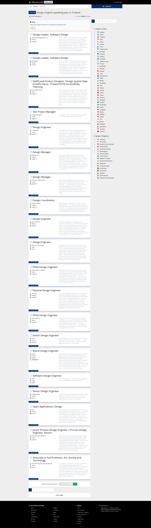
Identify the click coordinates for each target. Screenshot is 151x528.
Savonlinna (102, 126)
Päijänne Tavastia (105, 158)
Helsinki (102, 32)
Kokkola (101, 69)
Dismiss (32, 28)
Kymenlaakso (104, 151)
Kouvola (102, 54)
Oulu (101, 39)
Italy (54, 514)
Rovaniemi (103, 83)
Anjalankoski (103, 76)
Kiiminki (102, 102)
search (108, 6)
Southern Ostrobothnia (106, 178)
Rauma (101, 121)
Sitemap (79, 521)
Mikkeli (101, 81)
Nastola (102, 114)
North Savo (103, 168)
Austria (32, 508)
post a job (119, 2)
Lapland (102, 173)
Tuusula (102, 129)
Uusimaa (102, 139)
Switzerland (34, 510)
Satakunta (103, 163)
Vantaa (102, 44)
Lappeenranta (104, 61)
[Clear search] (88, 6)
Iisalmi (101, 93)
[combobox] (61, 6)
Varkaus (102, 131)
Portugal (33, 521)
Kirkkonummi (104, 49)
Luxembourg (34, 517)
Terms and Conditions (83, 512)
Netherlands (56, 517)
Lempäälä (102, 110)
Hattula (102, 71)
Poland (55, 519)
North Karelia (104, 175)
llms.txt (79, 523)
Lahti (101, 73)
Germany (55, 510)
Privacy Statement (82, 514)
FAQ (78, 508)
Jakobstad (102, 66)
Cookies (79, 517)
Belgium (55, 508)
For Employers (81, 510)
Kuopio (101, 107)
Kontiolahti (103, 105)
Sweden (55, 521)
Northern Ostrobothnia (107, 144)
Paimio (102, 117)
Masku (102, 112)
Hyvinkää (102, 59)
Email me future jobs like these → (50, 484)
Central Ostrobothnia (106, 161)
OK (75, 484)
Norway (33, 519)
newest (88, 16)
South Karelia (104, 156)
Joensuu (102, 97)
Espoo (101, 35)
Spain (54, 512)
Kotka (101, 78)
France (32, 514)
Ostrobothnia (104, 146)
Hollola (102, 90)
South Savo (103, 171)
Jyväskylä (102, 52)
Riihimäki (102, 124)
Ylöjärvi (102, 88)
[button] (35, 16)
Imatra (102, 95)
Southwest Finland (105, 149)
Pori (101, 119)
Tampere (102, 37)
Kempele (102, 100)
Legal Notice (80, 519)
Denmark (33, 512)
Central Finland (104, 154)
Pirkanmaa (103, 142)
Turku (101, 47)
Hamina (102, 56)
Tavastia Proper (104, 166)
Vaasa (101, 42)
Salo (101, 85)
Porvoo (102, 64)
